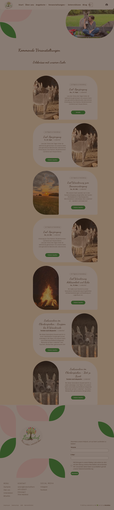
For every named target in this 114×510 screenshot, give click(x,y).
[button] (65, 233)
